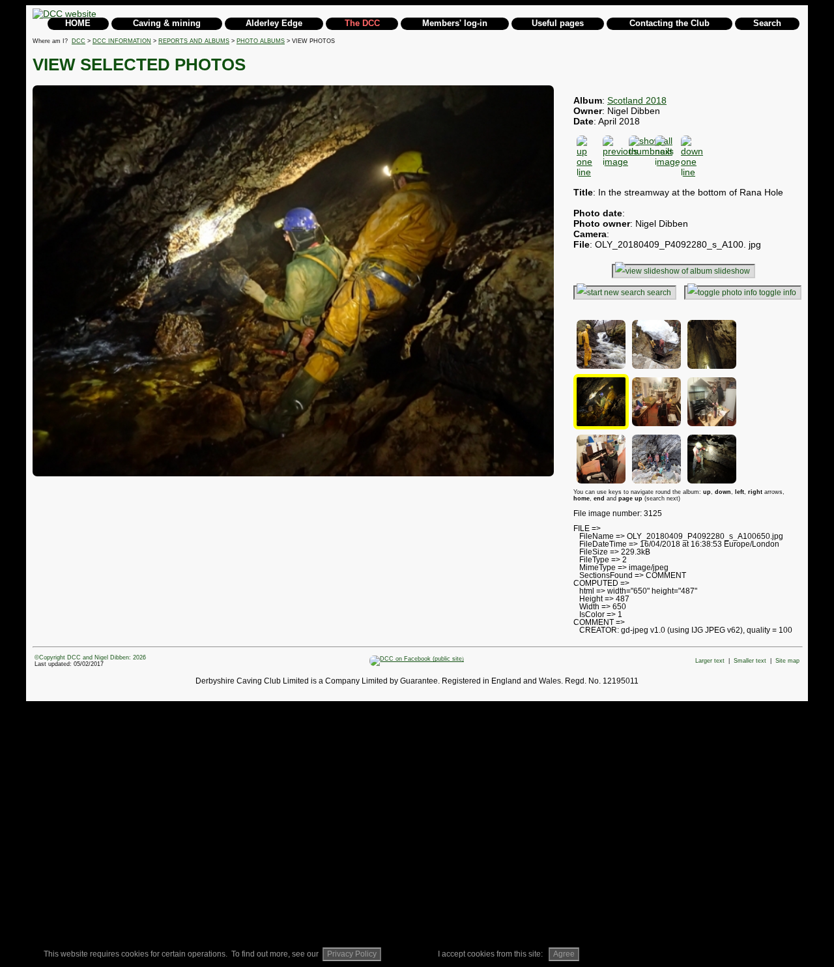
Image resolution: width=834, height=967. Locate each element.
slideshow (732, 271)
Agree (564, 954)
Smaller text (750, 660)
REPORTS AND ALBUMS (193, 41)
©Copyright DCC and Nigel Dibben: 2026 (90, 657)
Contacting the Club (669, 23)
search (659, 292)
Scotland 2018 (637, 100)
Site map (787, 660)
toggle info (777, 292)
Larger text (710, 660)
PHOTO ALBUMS (261, 41)
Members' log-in (454, 23)
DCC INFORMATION (122, 41)
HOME (78, 23)
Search (767, 23)
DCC (78, 41)
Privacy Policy (352, 954)
